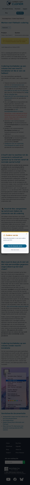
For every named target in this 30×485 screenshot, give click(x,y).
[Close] (26, 234)
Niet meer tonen (15, 250)
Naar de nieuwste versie (15, 246)
